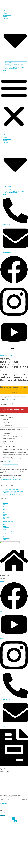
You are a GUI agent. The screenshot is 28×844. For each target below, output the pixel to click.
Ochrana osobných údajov (8, 521)
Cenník (4, 72)
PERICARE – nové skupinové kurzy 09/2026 (12, 489)
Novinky (4, 70)
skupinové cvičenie (10, 399)
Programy (5, 13)
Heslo (1, 810)
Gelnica (4, 507)
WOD (4, 518)
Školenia (2, 355)
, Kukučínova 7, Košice (10, 464)
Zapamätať (3, 812)
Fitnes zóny (5, 16)
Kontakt (4, 529)
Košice (4, 509)
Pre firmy (4, 522)
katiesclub (4, 477)
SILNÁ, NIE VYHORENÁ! (11, 68)
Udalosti (11, 355)
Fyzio (4, 506)
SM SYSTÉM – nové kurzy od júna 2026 (11, 494)
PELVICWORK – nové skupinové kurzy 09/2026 (13, 491)
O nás (4, 10)
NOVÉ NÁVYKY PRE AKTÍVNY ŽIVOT (14, 67)
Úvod (4, 824)
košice (8, 477)
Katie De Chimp (7, 461)
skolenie (11, 477)
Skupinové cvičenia (7, 15)
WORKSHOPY (6, 831)
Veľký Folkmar (6, 517)
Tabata (14, 477)
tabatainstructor (19, 477)
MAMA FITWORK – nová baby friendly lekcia (12, 492)
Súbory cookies (6, 527)
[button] (14, 102)
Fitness (4, 504)
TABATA (6, 355)
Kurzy (4, 510)
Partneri (4, 526)
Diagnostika (5, 11)
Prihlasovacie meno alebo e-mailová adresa (9, 806)
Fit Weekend (5, 503)
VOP (4, 524)
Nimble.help (4, 803)
